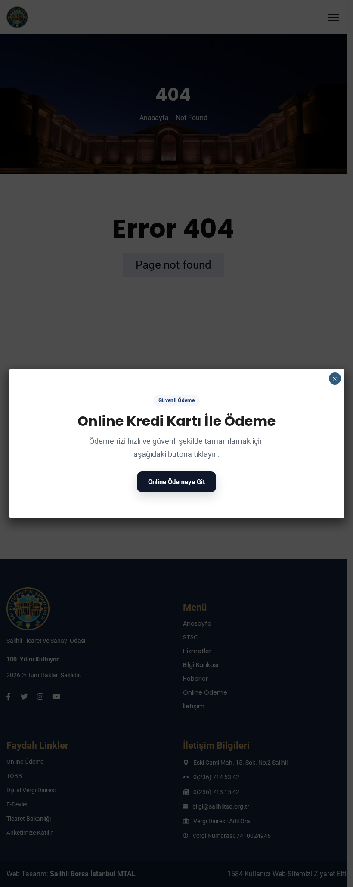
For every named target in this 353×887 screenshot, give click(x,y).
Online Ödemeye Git (176, 482)
